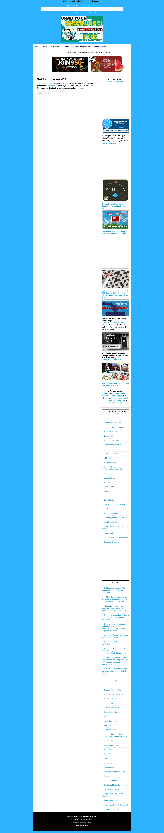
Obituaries (108, 496)
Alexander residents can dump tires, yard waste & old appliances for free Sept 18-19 (114, 608)
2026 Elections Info (111, 522)
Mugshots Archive (111, 478)
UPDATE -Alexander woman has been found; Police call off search (114, 671)
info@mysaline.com (89, 6)
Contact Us (108, 436)
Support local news (111, 440)
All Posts (107, 458)
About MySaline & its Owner (115, 427)
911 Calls (107, 482)
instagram (83, 822)
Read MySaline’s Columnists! (116, 538)
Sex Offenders (109, 500)
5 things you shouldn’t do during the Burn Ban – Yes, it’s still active (114, 590)
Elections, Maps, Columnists (115, 518)
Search (107, 449)
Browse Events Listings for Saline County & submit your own (113, 206)
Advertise (121, 400)
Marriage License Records (114, 504)
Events (107, 393)
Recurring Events (111, 513)
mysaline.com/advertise (109, 143)
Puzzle (113, 400)
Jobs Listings (109, 491)
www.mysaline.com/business (113, 360)
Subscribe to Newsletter (113, 445)
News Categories (111, 454)
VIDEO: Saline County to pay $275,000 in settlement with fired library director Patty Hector (115, 599)
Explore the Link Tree (112, 423)
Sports (120, 396)
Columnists (117, 398)
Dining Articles (109, 474)
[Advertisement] (115, 102)
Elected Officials (110, 533)
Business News (110, 462)
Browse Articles (115, 402)
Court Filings (109, 487)
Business (115, 393)
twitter (89, 822)
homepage (50, 86)
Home (106, 418)
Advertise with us (111, 432)
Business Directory (111, 542)
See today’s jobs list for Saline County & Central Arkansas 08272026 (115, 617)
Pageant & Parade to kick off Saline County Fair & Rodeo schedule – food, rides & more (115, 651)
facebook (76, 822)
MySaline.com (73, 6)
